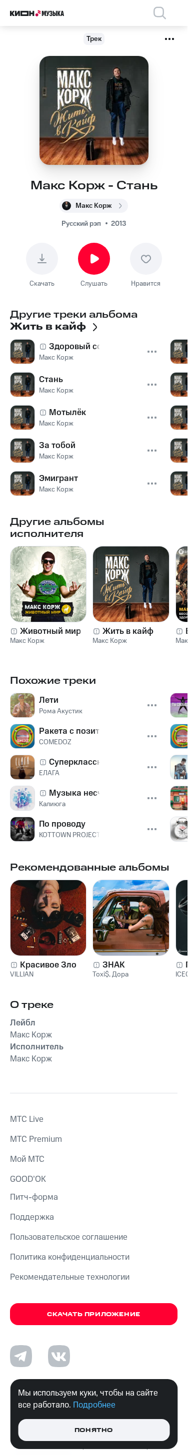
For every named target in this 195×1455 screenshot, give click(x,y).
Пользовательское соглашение (69, 1237)
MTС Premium (36, 1139)
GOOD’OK (28, 1179)
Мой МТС (27, 1159)
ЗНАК (113, 965)
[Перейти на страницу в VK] (59, 1356)
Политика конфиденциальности (70, 1257)
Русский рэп (81, 224)
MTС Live (27, 1119)
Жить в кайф (128, 631)
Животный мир (50, 631)
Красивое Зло (48, 965)
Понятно (93, 1430)
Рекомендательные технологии (70, 1277)
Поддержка (32, 1217)
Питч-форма (34, 1197)
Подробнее (94, 1405)
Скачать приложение (93, 1314)
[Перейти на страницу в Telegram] (21, 1356)
